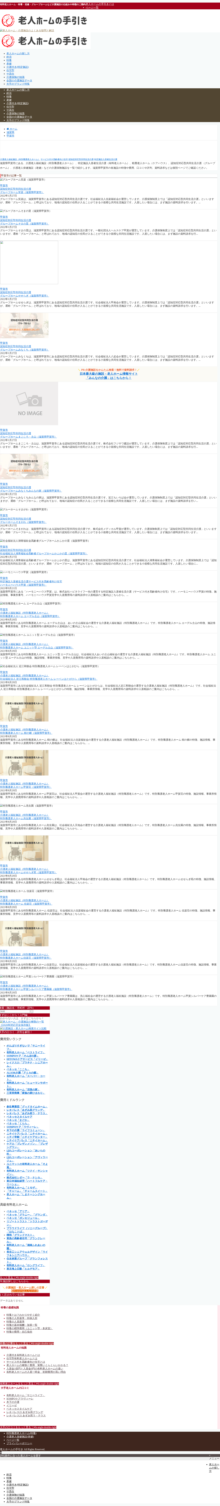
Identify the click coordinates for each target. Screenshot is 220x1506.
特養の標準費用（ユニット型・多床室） (29, 1328)
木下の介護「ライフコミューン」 (26, 1130)
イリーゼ (11, 1405)
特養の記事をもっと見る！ (27, 1343)
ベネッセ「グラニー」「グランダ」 (27, 1214)
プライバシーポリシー (19, 1443)
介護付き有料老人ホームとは (23, 1355)
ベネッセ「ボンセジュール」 (23, 1218)
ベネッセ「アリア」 (18, 1211)
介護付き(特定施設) (17, 67)
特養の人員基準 (15, 1321)
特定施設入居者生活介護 (105, 159)
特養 (9, 60)
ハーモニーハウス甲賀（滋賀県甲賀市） (23, 584)
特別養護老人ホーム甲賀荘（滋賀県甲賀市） (26, 787)
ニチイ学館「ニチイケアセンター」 (27, 1137)
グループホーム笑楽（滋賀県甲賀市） (22, 192)
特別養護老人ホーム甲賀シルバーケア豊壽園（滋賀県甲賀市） (36, 989)
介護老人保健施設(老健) (20, 1436)
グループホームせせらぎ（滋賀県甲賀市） (24, 295)
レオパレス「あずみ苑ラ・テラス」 (27, 1113)
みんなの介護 (26, 1291)
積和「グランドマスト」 (21, 1235)
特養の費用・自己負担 (19, 1331)
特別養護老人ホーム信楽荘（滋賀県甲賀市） (26, 957)
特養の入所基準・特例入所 (21, 1318)
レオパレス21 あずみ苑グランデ (24, 1412)
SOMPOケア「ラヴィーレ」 (23, 1126)
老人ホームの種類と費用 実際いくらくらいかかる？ (37, 1365)
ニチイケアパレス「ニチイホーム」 (27, 1133)
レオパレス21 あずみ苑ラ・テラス (26, 1415)
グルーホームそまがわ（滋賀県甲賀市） (23, 522)
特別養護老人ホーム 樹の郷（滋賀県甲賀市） (26, 733)
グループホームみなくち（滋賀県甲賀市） (24, 349)
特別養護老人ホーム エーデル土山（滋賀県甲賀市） (30, 616)
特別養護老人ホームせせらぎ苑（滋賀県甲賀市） (28, 872)
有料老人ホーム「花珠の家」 (23, 1089)
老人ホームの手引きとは (100, 4)
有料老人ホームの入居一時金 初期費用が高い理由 (36, 1372)
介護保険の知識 (15, 77)
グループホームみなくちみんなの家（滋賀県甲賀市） (31, 490)
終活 (9, 56)
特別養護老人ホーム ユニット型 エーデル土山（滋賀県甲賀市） (37, 647)
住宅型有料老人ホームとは (21, 1358)
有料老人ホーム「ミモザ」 (22, 1187)
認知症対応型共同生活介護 (81, 159)
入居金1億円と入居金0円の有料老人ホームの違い (34, 1368)
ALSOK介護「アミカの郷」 (23, 1072)
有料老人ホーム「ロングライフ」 (26, 1265)
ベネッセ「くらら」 (18, 1123)
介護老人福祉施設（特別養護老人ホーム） (20, 159)
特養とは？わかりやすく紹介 (23, 1314)
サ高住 (10, 73)
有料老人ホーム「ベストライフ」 (26, 1052)
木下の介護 (12, 1402)
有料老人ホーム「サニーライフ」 (25, 1395)
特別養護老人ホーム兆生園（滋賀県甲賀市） (26, 818)
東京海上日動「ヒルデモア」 (23, 1268)
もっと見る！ (19, 1277)
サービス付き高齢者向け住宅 (54, 159)
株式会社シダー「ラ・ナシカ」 (25, 1177)
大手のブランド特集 (18, 84)
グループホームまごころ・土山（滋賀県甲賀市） (28, 436)
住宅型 (10, 70)
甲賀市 (4, 185)
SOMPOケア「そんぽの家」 (23, 1055)
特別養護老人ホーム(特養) (21, 1433)
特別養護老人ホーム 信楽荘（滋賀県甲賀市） (26, 903)
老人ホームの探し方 (18, 53)
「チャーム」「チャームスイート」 (27, 1191)
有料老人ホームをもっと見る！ (29, 1383)
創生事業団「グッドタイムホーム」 (27, 1106)
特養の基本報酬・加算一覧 (21, 1325)
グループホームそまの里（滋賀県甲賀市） (24, 223)
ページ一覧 (92, 7)
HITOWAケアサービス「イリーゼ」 (27, 1059)
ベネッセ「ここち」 (18, 1069)
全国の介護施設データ (19, 80)
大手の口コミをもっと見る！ (28, 1427)
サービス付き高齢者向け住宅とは (25, 1361)
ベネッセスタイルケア (19, 1116)
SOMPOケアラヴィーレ (19, 1398)
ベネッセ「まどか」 (18, 1120)
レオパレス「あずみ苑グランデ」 (26, 1110)
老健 (9, 63)
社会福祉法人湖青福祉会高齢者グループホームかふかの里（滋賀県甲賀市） (44, 553)
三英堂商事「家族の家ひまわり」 (26, 1093)
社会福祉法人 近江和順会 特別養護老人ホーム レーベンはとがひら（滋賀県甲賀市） (48, 679)
